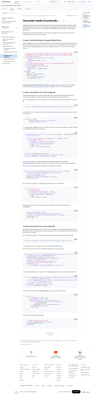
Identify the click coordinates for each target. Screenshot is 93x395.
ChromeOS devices (48, 371)
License (26, 391)
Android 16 (58, 369)
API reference (72, 372)
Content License (57, 340)
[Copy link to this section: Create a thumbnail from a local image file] (56, 92)
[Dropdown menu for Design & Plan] (33, 1)
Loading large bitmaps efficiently (41, 86)
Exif (64, 97)
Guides (12, 8)
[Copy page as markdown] (63, 21)
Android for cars (47, 373)
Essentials (16, 1)
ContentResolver (62, 112)
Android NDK (71, 377)
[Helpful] (75, 16)
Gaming (34, 367)
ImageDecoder (28, 127)
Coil (29, 46)
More (37, 1)
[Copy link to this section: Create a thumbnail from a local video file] (56, 226)
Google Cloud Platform (59, 385)
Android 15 (58, 371)
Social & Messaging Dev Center (11, 5)
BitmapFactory (32, 161)
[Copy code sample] (77, 52)
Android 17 (58, 367)
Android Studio (82, 1)
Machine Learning (36, 369)
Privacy (33, 375)
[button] (8, 27)
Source (21, 373)
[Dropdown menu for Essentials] (21, 1)
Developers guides (73, 370)
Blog (21, 378)
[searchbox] (9, 13)
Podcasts (22, 380)
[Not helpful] (77, 16)
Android (21, 367)
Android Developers (27, 15)
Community (28, 8)
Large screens (47, 367)
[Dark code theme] (75, 52)
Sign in (89, 1)
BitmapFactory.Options (28, 163)
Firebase (49, 385)
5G (32, 378)
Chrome (43, 385)
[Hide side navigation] (16, 392)
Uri (56, 45)
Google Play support (85, 372)
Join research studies (85, 374)
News (21, 375)
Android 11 (58, 380)
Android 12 (58, 378)
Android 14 (58, 373)
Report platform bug (85, 367)
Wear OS (46, 369)
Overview (4, 8)
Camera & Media (35, 373)
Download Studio (72, 375)
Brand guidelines (33, 391)
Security (21, 371)
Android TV (46, 375)
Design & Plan (28, 1)
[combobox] (56, 1)
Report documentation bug (86, 370)
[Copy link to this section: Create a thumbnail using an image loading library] (62, 40)
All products (70, 385)
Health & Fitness (35, 371)
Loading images (55, 85)
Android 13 (58, 375)
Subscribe (76, 391)
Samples (19, 8)
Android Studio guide (73, 368)
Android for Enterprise (24, 369)
